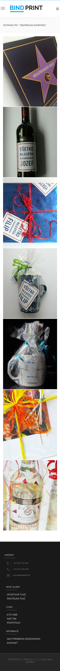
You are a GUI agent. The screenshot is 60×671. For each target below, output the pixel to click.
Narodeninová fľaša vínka (30, 142)
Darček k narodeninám (30, 212)
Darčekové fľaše (30, 495)
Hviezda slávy (30, 71)
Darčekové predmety (30, 354)
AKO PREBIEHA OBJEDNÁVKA (23, 639)
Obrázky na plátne (30, 424)
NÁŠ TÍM (11, 618)
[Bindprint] (26, 8)
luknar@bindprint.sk (21, 575)
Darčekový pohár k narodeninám (30, 283)
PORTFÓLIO (13, 622)
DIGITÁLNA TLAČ (16, 598)
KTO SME (12, 614)
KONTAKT (12, 643)
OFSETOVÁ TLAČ (16, 594)
